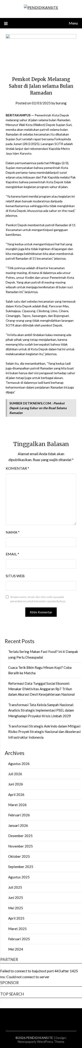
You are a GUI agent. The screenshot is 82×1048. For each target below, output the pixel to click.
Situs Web (15, 576)
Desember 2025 (20, 836)
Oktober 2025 (19, 856)
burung (61, 103)
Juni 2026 (15, 784)
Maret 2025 (17, 929)
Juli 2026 (15, 774)
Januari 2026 (18, 825)
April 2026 (16, 794)
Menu (73, 23)
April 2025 (16, 918)
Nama (13, 532)
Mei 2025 (15, 908)
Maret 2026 (17, 805)
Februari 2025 (19, 939)
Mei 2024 (15, 949)
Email (12, 554)
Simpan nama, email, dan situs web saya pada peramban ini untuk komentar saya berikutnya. (38, 599)
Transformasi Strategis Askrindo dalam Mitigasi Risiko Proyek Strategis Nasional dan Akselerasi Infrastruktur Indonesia (44, 731)
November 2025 (20, 846)
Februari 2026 (19, 815)
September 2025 (20, 867)
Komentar (17, 468)
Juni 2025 (15, 897)
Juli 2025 (15, 887)
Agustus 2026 (19, 764)
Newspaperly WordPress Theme (41, 1041)
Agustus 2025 (19, 877)
